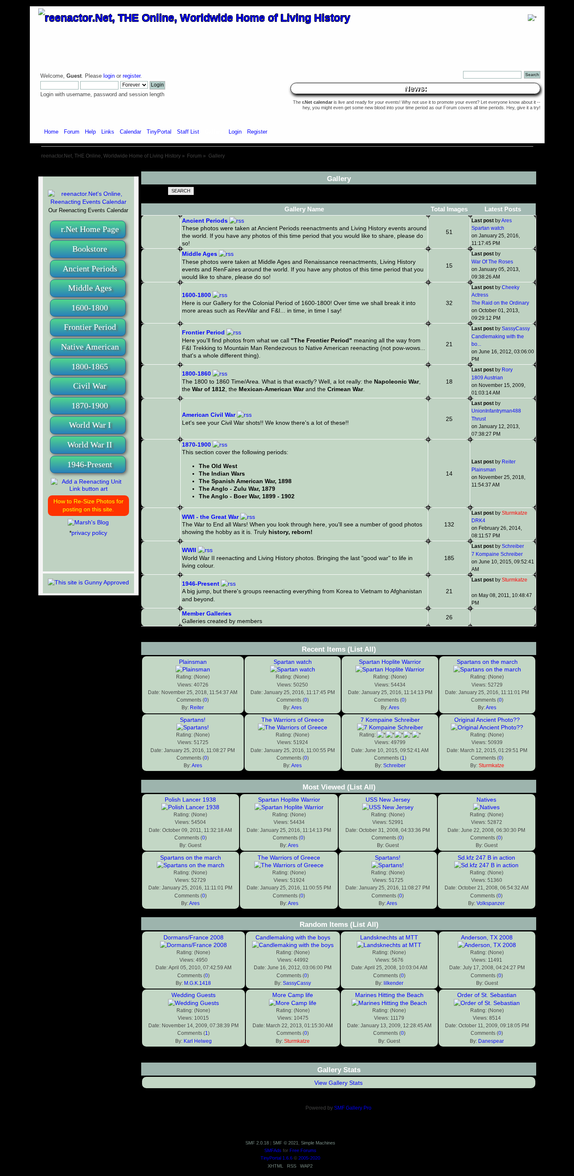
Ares (506, 221)
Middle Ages (90, 287)
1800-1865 (89, 366)
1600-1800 (89, 307)
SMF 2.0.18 (257, 1142)
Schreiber (513, 546)
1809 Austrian (487, 378)
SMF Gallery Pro (352, 1108)
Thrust (478, 419)
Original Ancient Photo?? (487, 719)
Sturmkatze (514, 513)
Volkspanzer (491, 903)
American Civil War (208, 414)
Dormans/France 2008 (193, 937)
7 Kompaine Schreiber (497, 554)
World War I (90, 424)
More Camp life (292, 995)
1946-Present (89, 464)
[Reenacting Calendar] (88, 201)
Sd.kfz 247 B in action (486, 857)
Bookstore (89, 248)
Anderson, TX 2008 (487, 937)
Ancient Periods (90, 268)
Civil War (89, 385)
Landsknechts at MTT (389, 937)
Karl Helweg (198, 1041)
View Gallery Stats (338, 1082)
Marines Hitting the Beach (389, 995)
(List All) (362, 649)
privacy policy (89, 532)
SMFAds (273, 1150)
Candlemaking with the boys (292, 937)
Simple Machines (318, 1142)
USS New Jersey (388, 799)
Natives (486, 799)
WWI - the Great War (210, 516)
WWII (189, 550)
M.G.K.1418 (197, 983)
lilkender (393, 983)
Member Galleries (207, 613)
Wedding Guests (193, 995)
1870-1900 (89, 405)
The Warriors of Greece (292, 719)
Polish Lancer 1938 (190, 799)
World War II (89, 444)
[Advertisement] (287, 168)
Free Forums (303, 1150)
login (109, 76)
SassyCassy (516, 328)
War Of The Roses (492, 262)
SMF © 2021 (285, 1142)
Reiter (509, 462)
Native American (90, 346)
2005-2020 (309, 1157)
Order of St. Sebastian (486, 995)
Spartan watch (487, 228)
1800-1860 (196, 373)
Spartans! (192, 719)
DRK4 (478, 521)
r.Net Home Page (90, 229)
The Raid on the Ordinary (500, 303)
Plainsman (483, 470)
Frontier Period (90, 326)
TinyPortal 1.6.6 (276, 1157)
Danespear (491, 1041)
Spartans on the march (487, 661)
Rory (507, 370)
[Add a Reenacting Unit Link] (88, 488)
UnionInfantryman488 (496, 411)
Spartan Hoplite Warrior (390, 661)
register (131, 76)
